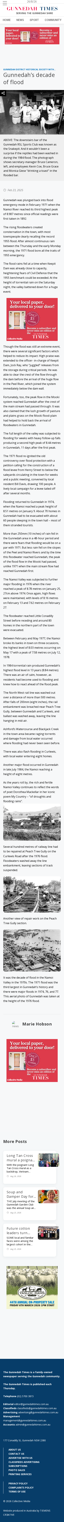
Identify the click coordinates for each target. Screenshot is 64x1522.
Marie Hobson (37, 1024)
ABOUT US (15, 1449)
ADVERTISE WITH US (20, 1457)
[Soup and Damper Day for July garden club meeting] (48, 1202)
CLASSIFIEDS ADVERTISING (24, 1462)
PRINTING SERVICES (20, 1474)
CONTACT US (16, 1453)
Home (7, 20)
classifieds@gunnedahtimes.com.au (36, 1408)
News (20, 20)
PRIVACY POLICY (18, 1483)
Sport (34, 20)
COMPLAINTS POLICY (21, 1487)
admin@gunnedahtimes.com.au (33, 1424)
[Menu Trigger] (5, 3)
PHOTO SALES (17, 1470)
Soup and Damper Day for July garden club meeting (20, 1199)
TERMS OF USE (17, 1491)
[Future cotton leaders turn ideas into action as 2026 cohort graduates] (48, 1239)
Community (53, 20)
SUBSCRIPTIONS (18, 1466)
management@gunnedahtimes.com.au (24, 1420)
